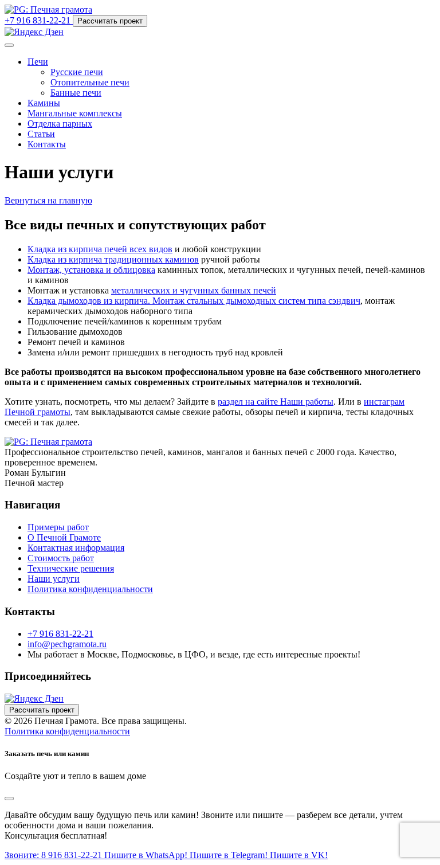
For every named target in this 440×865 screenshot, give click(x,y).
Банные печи (75, 92)
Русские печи (76, 72)
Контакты (47, 144)
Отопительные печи (89, 82)
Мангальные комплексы (75, 113)
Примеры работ (58, 527)
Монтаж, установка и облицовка (91, 270)
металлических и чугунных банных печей (193, 290)
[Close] (9, 798)
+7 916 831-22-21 (60, 634)
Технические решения (71, 568)
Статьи (41, 134)
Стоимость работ (61, 558)
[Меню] (9, 45)
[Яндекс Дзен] (34, 32)
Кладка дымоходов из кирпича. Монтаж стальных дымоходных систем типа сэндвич (194, 301)
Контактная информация (76, 548)
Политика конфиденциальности (90, 589)
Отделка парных (60, 123)
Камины (44, 103)
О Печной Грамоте (64, 537)
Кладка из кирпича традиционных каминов (113, 259)
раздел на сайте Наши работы (275, 401)
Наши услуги (54, 579)
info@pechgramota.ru (67, 644)
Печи (38, 61)
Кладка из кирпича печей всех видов (100, 249)
